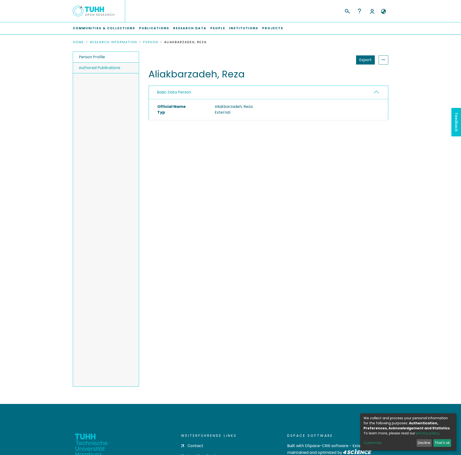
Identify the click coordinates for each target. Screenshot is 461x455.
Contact (195, 446)
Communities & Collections (104, 28)
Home (78, 42)
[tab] (268, 92)
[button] (383, 11)
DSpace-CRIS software (326, 446)
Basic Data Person (174, 92)
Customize (373, 442)
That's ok (442, 442)
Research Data (189, 28)
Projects (272, 28)
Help (359, 11)
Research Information (113, 42)
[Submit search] (347, 10)
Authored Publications (99, 67)
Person (150, 42)
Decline (424, 442)
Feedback (456, 122)
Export (365, 60)
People (217, 28)
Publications (154, 28)
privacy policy (427, 433)
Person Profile (92, 57)
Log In (372, 11)
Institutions (243, 28)
